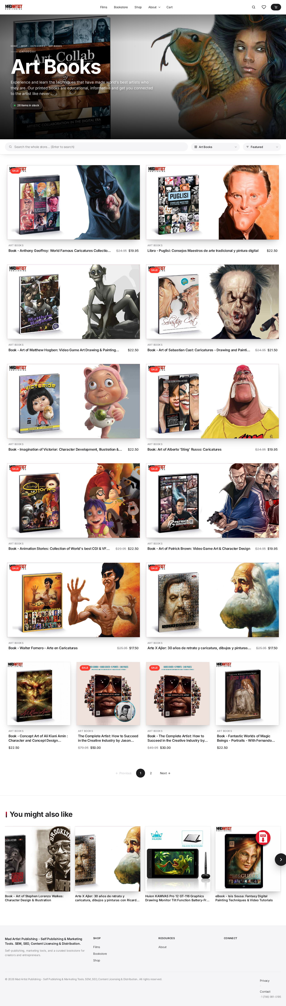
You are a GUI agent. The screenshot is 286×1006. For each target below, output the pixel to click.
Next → (165, 773)
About (152, 7)
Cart (169, 7)
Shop (138, 7)
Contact (265, 991)
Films (103, 7)
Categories (38, 46)
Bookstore (121, 7)
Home (14, 46)
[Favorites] (264, 7)
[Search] (253, 7)
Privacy (264, 980)
